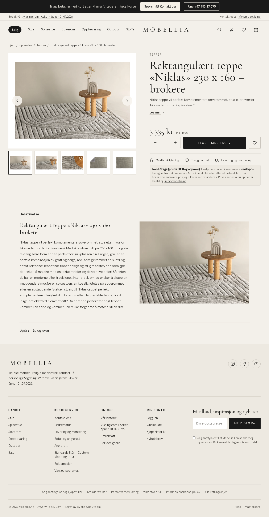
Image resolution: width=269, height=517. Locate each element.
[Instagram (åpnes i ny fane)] (232, 363)
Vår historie (109, 418)
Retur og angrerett (67, 439)
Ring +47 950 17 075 (202, 6)
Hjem (11, 45)
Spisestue (48, 29)
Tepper (41, 45)
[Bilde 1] (20, 163)
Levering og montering (70, 432)
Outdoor (113, 29)
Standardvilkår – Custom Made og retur (71, 455)
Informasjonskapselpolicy (183, 492)
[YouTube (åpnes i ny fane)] (256, 363)
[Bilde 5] (124, 163)
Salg (15, 30)
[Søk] (219, 29)
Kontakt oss (62, 418)
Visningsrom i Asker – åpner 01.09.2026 (115, 427)
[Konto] (231, 29)
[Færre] (155, 142)
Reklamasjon (63, 464)
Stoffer (131, 29)
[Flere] (175, 142)
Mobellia (167, 30)
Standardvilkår (97, 492)
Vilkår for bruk (152, 492)
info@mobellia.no (249, 16)
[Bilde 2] (46, 163)
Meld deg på (244, 423)
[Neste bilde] (127, 101)
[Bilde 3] (72, 163)
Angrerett (60, 446)
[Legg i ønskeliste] (255, 143)
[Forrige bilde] (17, 101)
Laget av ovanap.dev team (83, 507)
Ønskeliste (154, 425)
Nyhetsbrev (155, 439)
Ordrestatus (62, 425)
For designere (110, 443)
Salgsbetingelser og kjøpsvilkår (62, 492)
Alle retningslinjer (216, 492)
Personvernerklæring (124, 492)
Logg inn (152, 418)
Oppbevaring (91, 29)
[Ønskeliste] (243, 29)
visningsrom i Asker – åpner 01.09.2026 (48, 16)
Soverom (68, 29)
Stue (31, 29)
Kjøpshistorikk (156, 432)
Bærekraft (108, 436)
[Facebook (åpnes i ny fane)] (244, 363)
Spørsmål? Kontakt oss (160, 6)
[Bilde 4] (98, 163)
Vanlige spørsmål (66, 471)
